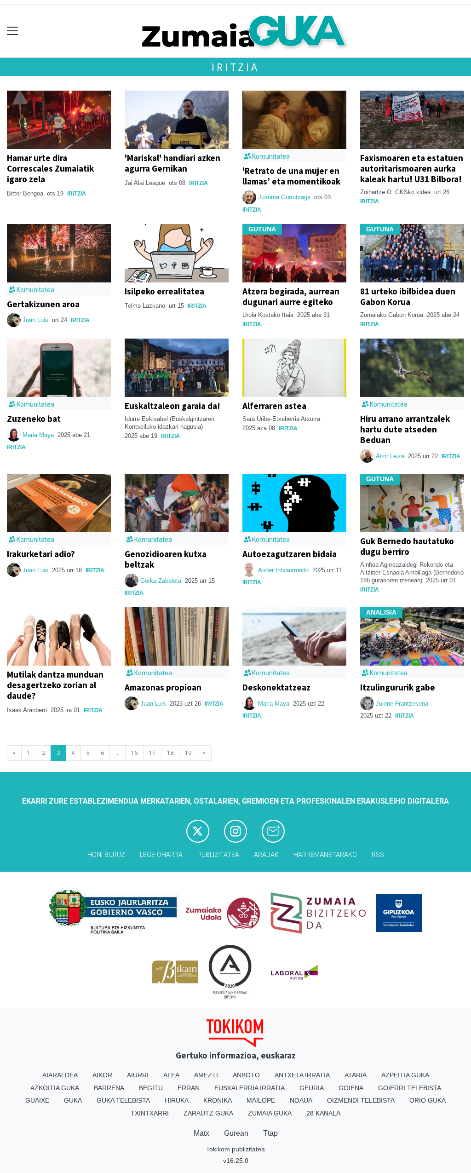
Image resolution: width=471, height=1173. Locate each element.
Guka (73, 1100)
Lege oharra (161, 855)
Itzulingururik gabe (397, 687)
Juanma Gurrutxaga (285, 197)
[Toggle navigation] (13, 31)
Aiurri (138, 1075)
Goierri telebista (409, 1088)
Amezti (206, 1075)
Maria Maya (39, 434)
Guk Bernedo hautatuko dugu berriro (407, 546)
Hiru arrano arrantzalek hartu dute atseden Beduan (405, 429)
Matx (201, 1133)
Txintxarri (150, 1113)
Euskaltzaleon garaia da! (172, 405)
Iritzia (235, 67)
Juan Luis (36, 319)
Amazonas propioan (163, 687)
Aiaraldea (60, 1075)
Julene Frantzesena (402, 703)
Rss (378, 855)
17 (152, 752)
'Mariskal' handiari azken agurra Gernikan (172, 163)
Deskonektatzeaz (276, 687)
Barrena (109, 1088)
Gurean (236, 1133)
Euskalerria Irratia (249, 1088)
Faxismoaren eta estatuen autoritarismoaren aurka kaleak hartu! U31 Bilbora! (411, 168)
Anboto (246, 1075)
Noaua (301, 1100)
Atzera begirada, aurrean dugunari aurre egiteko (290, 296)
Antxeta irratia (302, 1075)
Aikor (102, 1075)
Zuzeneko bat (34, 418)
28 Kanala (323, 1113)
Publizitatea (218, 855)
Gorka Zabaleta (160, 580)
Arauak (266, 855)
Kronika (217, 1100)
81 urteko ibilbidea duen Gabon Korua (407, 296)
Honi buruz (106, 855)
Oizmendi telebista (361, 1100)
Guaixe (37, 1100)
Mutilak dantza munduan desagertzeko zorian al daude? (55, 685)
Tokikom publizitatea (235, 1149)
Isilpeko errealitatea (164, 291)
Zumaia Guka (270, 1113)
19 (188, 752)
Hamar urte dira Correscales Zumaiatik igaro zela (50, 168)
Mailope (261, 1100)
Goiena (351, 1088)
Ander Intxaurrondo (283, 570)
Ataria (356, 1075)
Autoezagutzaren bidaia (289, 553)
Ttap (270, 1133)
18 (170, 752)
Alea (171, 1075)
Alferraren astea (274, 405)
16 (134, 752)
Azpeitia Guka (405, 1075)
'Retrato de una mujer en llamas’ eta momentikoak (291, 176)
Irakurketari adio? (41, 553)
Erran (189, 1088)
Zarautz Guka (208, 1113)
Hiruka (177, 1100)
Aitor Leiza (390, 456)
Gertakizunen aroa (43, 304)
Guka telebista (123, 1100)
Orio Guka (427, 1100)
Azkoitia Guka (54, 1088)
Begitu (151, 1088)
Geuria (311, 1088)
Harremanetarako (325, 855)
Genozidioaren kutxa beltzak (166, 559)
